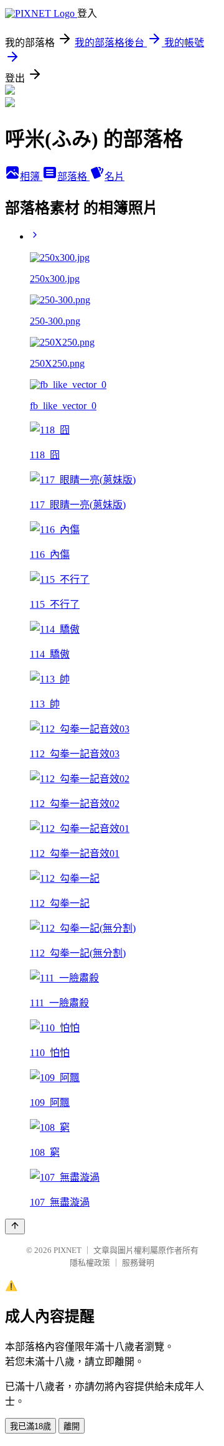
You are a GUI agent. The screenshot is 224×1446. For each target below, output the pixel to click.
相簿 (31, 176)
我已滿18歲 (30, 1426)
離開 (71, 1426)
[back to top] (15, 1226)
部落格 (73, 176)
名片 (114, 176)
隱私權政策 (90, 1262)
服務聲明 (138, 1262)
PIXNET (68, 1250)
